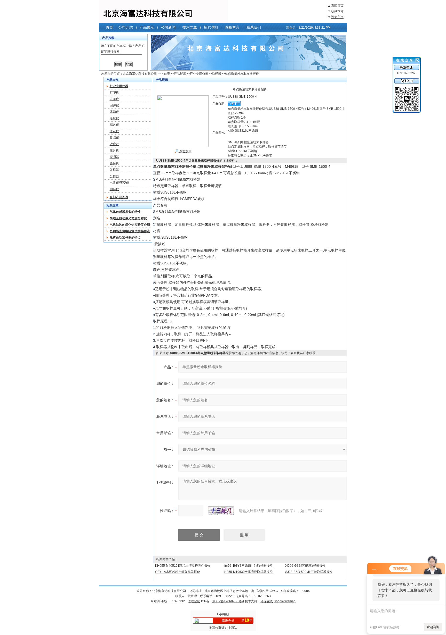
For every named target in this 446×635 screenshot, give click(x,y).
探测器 (114, 157)
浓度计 (114, 144)
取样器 (216, 74)
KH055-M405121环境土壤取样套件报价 (182, 565)
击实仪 (114, 99)
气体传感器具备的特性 (125, 212)
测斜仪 (114, 189)
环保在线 (266, 601)
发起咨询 (433, 627)
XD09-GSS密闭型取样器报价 (305, 565)
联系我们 (253, 27)
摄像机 (114, 163)
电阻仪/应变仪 (119, 183)
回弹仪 (114, 105)
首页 (109, 27)
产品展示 (147, 27)
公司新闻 (168, 27)
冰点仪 (114, 131)
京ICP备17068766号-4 (228, 601)
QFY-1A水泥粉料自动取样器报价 (177, 572)
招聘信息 (211, 27)
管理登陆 (194, 601)
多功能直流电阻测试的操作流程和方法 (130, 231)
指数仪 (114, 125)
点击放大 (185, 151)
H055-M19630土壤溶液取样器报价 (248, 572)
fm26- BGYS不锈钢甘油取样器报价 (248, 565)
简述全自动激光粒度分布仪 (128, 218)
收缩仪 (114, 137)
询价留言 (232, 27)
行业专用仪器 (199, 74)
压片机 (114, 150)
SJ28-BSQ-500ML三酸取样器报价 (308, 572)
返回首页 (337, 5)
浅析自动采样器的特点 (125, 237)
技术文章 (189, 27)
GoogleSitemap (285, 601)
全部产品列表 (119, 197)
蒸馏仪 (114, 112)
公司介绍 (125, 27)
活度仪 (114, 118)
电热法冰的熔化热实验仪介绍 (130, 225)
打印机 (114, 92)
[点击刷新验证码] (221, 510)
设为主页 (337, 17)
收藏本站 (337, 11)
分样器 (114, 176)
